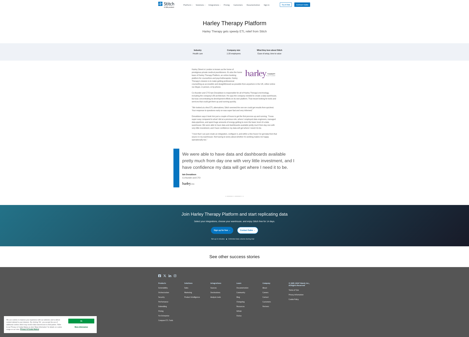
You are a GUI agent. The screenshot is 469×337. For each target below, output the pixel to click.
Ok (81, 321)
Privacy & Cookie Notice (30, 329)
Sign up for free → (222, 230)
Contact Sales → (247, 230)
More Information (81, 327)
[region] (50, 324)
